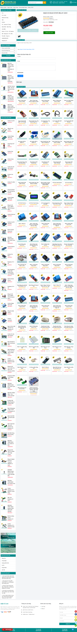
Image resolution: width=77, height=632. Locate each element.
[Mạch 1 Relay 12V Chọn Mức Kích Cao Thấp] (45, 279)
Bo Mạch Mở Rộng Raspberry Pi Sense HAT (11, 402)
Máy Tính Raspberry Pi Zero (10, 499)
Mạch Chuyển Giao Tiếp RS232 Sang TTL (33, 121)
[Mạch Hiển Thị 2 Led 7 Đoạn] (45, 340)
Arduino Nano (11, 159)
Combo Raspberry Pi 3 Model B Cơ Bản (11, 525)
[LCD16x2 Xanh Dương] (57, 176)
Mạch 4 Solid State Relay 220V (57, 265)
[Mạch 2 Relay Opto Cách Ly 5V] (45, 217)
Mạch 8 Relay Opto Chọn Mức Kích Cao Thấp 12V (22, 327)
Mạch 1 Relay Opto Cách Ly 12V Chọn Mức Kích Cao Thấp (69, 286)
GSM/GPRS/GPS (5, 38)
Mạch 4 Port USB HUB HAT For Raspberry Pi (11, 328)
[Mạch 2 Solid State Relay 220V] (45, 258)
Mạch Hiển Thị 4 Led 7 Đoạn (57, 347)
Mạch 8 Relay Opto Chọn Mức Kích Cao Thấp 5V (34, 245)
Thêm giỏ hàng (49, 32)
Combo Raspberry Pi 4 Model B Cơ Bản (11, 360)
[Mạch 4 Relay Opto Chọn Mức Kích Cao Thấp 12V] (57, 299)
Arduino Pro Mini (11, 182)
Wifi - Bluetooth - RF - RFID (7, 33)
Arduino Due (10, 151)
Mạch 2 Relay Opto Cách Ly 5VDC (22, 101)
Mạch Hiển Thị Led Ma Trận (68, 368)
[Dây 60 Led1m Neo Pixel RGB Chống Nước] (57, 320)
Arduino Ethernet (11, 214)
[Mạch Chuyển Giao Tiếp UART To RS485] (57, 135)
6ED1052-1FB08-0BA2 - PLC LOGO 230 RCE (11, 394)
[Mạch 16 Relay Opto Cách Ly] (45, 238)
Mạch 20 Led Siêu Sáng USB (33, 347)
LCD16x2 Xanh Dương (57, 182)
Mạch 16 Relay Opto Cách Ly (45, 245)
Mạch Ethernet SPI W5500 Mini (33, 162)
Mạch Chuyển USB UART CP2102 (68, 162)
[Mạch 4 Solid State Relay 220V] (57, 258)
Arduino (3, 22)
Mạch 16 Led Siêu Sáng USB (22, 347)
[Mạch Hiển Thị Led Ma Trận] (69, 361)
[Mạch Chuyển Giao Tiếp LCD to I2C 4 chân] (57, 197)
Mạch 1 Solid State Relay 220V (34, 265)
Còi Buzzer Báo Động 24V (33, 368)
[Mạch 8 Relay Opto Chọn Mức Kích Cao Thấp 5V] (34, 238)
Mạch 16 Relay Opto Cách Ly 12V (34, 327)
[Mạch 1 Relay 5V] (22, 217)
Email (18, 61)
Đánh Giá (20, 76)
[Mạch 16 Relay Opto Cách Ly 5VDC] (57, 94)
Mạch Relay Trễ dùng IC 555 (34, 286)
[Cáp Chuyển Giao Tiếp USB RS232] (45, 114)
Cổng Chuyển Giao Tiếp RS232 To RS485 (33, 183)
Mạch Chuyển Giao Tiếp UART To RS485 (57, 142)
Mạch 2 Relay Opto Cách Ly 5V (45, 224)
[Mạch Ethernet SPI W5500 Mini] (34, 156)
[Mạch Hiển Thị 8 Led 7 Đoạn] (22, 361)
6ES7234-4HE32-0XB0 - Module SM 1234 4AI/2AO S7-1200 (11, 107)
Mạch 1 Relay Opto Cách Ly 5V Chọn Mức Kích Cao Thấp (33, 224)
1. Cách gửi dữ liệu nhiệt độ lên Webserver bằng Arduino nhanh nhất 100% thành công (8, 577)
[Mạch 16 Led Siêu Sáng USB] (22, 340)
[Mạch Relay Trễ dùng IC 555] (34, 279)
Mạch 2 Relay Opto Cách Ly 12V (22, 306)
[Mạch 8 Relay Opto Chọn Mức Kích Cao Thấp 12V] (22, 320)
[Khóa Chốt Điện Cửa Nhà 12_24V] (22, 258)
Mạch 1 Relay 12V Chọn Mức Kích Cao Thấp (45, 286)
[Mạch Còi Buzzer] (45, 361)
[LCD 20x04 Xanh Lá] (22, 197)
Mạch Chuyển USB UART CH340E (57, 162)
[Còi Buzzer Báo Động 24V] (34, 361)
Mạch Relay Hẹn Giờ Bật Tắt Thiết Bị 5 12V (22, 286)
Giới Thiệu (43, 606)
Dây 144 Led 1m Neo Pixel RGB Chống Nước (68, 327)
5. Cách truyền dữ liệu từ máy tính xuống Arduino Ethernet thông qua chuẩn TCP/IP (8, 596)
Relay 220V (30, 7)
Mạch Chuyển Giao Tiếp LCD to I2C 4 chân (57, 204)
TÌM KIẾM (8, 55)
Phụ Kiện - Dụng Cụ (6, 35)
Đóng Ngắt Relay (23, 7)
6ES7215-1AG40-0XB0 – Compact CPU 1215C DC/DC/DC (11, 78)
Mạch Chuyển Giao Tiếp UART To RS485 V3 (45, 142)
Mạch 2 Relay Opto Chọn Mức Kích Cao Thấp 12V (34, 306)
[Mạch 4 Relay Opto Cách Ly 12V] (45, 299)
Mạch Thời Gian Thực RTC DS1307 (22, 388)
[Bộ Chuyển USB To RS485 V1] (22, 135)
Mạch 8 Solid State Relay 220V (27, 49)
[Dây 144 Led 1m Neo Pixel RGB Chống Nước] (69, 320)
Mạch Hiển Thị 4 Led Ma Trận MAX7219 (57, 368)
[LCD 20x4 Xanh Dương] (34, 197)
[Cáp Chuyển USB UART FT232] (57, 114)
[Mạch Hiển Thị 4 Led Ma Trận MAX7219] (57, 361)
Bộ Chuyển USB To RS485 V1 (22, 142)
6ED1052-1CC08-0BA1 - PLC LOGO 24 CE (11, 482)
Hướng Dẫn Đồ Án (5, 562)
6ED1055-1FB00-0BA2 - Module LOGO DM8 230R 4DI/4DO (11, 508)
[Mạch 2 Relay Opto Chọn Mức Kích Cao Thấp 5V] (57, 217)
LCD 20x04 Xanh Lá (22, 203)
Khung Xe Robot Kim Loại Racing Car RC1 (11, 191)
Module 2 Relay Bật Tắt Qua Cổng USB (68, 245)
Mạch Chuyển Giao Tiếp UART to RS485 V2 (69, 142)
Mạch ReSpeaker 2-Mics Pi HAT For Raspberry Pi (11, 410)
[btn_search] (44, 2)
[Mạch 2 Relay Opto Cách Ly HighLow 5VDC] (34, 94)
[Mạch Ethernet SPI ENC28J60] (45, 156)
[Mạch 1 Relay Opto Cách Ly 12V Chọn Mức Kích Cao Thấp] (69, 279)
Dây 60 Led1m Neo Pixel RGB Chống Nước (57, 327)
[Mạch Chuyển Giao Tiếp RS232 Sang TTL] (34, 114)
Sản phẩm (4, 7)
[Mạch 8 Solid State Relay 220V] (69, 258)
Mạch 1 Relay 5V (22, 223)
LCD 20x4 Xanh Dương (33, 203)
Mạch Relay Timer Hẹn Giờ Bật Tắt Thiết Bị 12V (57, 245)
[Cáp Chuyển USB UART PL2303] (69, 114)
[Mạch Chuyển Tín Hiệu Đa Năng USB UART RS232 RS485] (45, 176)
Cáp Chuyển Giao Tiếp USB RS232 (45, 121)
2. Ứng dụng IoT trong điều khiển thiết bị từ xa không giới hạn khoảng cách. (8, 582)
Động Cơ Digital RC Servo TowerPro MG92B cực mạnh (11, 462)
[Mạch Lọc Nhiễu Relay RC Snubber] (69, 94)
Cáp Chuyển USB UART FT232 (57, 121)
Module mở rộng (5, 17)
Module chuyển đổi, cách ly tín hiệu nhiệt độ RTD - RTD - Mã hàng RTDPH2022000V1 (33, 390)
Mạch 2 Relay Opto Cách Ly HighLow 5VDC (33, 101)
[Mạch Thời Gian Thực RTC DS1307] (22, 381)
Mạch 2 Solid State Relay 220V (45, 265)
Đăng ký (68, 623)
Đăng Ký (43, 608)
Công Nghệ (4, 560)
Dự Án (3, 565)
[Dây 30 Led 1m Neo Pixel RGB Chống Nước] (45, 320)
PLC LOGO (4, 15)
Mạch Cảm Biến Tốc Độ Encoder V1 (11, 417)
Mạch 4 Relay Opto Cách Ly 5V (69, 224)
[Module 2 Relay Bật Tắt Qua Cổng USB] (69, 238)
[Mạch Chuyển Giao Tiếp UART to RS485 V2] (69, 135)
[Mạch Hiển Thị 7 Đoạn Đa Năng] (69, 340)
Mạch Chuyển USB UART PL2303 (22, 183)
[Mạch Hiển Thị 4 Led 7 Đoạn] (57, 340)
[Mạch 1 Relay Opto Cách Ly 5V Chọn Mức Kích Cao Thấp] (34, 217)
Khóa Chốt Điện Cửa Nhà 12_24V (22, 265)
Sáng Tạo (4, 558)
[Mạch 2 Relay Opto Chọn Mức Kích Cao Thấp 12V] (34, 299)
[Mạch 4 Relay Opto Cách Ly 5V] (69, 217)
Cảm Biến (4, 29)
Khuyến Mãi (4, 567)
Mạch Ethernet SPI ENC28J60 (45, 162)
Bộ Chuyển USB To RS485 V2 (33, 142)
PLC (2, 13)
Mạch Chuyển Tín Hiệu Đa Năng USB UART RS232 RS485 (45, 183)
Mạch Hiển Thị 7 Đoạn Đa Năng (68, 347)
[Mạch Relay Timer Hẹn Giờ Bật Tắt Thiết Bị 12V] (57, 238)
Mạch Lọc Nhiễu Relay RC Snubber (68, 101)
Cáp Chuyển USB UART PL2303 (68, 121)
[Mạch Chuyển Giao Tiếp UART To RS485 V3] (45, 135)
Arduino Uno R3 (11, 120)
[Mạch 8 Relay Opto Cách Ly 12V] (69, 299)
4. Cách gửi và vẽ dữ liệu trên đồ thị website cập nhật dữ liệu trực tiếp (8, 592)
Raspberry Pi (4, 40)
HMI (2, 19)
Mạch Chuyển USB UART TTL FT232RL (22, 121)
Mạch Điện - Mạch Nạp (13, 7)
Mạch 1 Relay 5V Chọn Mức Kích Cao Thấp (68, 204)
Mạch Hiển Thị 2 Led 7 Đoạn (45, 347)
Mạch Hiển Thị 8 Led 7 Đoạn (22, 368)
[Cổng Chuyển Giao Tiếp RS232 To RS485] (34, 176)
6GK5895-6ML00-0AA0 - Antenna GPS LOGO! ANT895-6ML (11, 472)
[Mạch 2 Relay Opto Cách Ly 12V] (22, 299)
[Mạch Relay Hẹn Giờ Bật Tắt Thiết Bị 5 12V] (22, 279)
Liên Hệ (3, 569)
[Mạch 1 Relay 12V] (57, 279)
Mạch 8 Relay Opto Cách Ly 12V (69, 306)
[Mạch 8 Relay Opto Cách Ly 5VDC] (45, 94)
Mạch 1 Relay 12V (57, 285)
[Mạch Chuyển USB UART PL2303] (22, 176)
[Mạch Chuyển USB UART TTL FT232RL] (22, 114)
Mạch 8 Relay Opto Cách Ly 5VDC (45, 101)
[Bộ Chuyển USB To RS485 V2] (34, 135)
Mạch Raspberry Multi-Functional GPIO (11, 343)
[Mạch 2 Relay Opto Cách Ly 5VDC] (22, 94)
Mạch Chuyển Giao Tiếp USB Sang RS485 (22, 162)
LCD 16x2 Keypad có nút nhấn (45, 204)
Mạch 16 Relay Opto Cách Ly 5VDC (57, 101)
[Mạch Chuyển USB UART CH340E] (57, 156)
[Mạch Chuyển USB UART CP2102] (69, 156)
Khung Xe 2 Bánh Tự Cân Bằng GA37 (11, 377)
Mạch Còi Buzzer (45, 367)
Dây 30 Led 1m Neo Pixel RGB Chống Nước (45, 327)
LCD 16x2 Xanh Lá (69, 182)
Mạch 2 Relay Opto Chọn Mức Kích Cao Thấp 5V (57, 224)
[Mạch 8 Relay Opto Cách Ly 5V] (22, 238)
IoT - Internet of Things (6, 24)
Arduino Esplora (11, 246)
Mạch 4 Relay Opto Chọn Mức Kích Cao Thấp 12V (57, 306)
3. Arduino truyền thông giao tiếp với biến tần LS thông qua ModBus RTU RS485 (8, 587)
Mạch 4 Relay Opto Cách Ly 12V (45, 306)
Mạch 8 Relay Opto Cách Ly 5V (22, 245)
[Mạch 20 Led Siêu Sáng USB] (34, 340)
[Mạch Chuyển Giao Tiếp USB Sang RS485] (22, 156)
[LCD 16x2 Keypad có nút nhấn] (45, 197)
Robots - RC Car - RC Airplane (8, 31)
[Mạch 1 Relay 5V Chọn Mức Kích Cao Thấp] (69, 197)
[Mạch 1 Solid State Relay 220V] (34, 258)
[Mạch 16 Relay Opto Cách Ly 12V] (34, 320)
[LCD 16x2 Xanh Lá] (69, 176)
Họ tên (19, 56)
